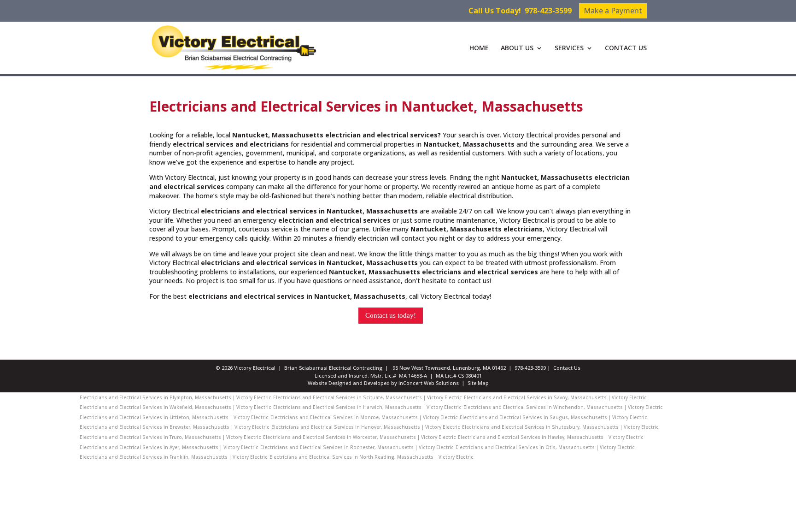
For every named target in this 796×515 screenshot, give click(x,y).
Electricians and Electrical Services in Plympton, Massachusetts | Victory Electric (175, 397)
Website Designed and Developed (349, 382)
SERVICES (569, 48)
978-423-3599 (548, 11)
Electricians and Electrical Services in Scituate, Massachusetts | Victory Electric (367, 397)
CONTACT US (626, 48)
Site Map (478, 382)
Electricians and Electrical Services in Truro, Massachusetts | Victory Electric (170, 437)
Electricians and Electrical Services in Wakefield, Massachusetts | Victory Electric (175, 407)
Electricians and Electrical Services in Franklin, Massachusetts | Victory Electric (174, 457)
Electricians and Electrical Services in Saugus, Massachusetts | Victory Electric (553, 417)
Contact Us (566, 367)
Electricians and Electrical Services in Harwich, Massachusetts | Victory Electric (367, 407)
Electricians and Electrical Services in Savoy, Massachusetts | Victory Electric (555, 397)
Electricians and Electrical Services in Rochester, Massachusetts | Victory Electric (357, 447)
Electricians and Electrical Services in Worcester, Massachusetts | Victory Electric (359, 437)
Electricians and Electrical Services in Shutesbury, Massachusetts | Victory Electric (560, 427)
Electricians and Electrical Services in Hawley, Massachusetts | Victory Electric (551, 437)
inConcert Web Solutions (428, 382)
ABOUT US (517, 48)
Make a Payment (613, 11)
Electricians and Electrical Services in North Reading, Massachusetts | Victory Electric (371, 457)
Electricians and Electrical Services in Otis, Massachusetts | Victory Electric (545, 447)
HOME (479, 48)
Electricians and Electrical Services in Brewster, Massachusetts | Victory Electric (174, 427)
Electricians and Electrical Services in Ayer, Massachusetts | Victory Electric (169, 447)
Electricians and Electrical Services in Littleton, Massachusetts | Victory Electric (174, 417)
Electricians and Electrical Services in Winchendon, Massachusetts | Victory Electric (563, 407)
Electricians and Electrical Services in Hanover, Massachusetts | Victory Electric (365, 427)
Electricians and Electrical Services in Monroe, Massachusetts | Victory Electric (364, 417)
